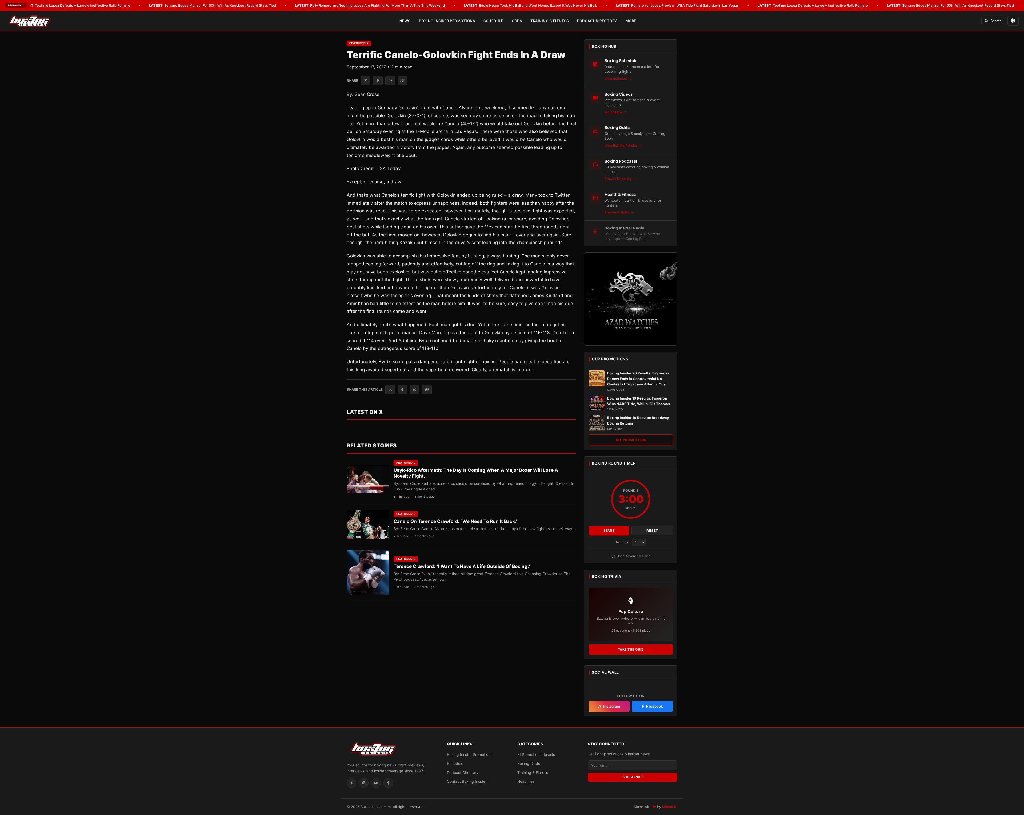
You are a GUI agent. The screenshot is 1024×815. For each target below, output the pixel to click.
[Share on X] (365, 80)
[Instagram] (364, 783)
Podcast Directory (597, 21)
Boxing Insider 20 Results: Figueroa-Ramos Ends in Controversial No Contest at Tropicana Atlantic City (638, 378)
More (631, 21)
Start (609, 530)
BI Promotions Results (536, 754)
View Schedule (616, 78)
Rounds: (623, 542)
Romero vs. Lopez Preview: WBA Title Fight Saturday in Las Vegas (677, 5)
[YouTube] (376, 783)
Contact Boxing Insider (467, 781)
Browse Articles (617, 212)
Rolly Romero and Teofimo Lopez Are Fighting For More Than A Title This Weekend (370, 5)
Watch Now (614, 112)
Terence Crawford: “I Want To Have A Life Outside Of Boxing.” (462, 566)
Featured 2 (359, 43)
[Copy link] (402, 80)
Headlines (525, 781)
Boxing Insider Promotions (447, 21)
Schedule (493, 21)
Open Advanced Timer (633, 556)
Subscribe (632, 777)
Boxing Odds (528, 763)
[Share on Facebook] (378, 80)
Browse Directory (619, 179)
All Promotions (630, 440)
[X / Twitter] (351, 783)
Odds (517, 21)
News (404, 21)
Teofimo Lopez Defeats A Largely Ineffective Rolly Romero (75, 5)
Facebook (654, 706)
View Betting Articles (621, 145)
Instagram (611, 706)
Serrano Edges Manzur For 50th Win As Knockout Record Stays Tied (212, 5)
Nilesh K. (669, 807)
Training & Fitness (549, 21)
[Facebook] (388, 783)
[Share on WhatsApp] (390, 80)
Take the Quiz (631, 649)
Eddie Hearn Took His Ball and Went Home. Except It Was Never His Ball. (530, 5)
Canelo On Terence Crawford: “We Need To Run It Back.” (456, 521)
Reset (652, 530)
